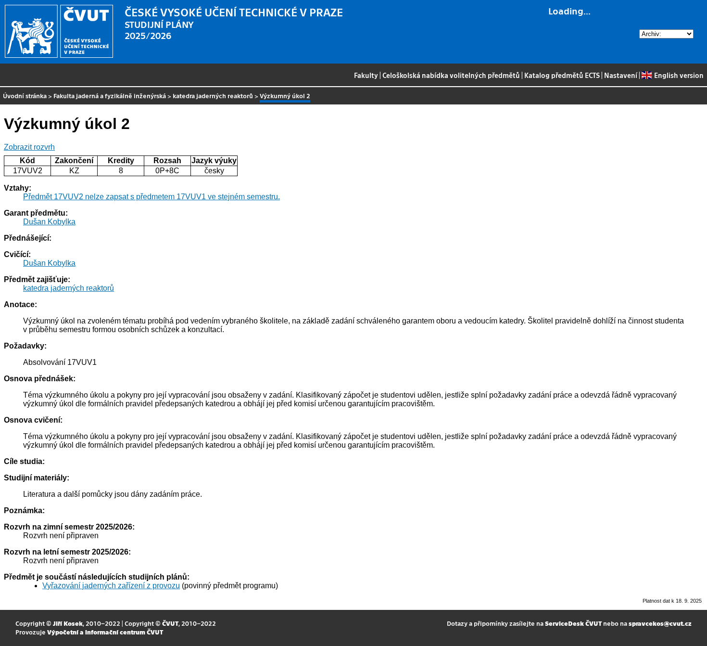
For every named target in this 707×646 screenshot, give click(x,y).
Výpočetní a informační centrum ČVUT (105, 631)
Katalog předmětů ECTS (562, 75)
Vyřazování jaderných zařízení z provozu (111, 585)
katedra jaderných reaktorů (213, 95)
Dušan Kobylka (49, 222)
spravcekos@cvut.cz (660, 623)
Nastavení (620, 75)
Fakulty (366, 75)
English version (678, 75)
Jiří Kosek (68, 623)
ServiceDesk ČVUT (573, 623)
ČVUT (170, 623)
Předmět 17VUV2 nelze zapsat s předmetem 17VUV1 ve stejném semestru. (151, 197)
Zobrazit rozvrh (29, 147)
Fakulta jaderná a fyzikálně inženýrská (109, 95)
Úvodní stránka (25, 95)
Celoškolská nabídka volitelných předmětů (451, 75)
